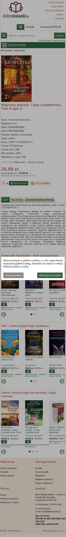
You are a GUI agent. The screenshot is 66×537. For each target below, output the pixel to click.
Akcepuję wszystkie (50, 275)
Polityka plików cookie (16, 266)
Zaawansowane (13, 275)
